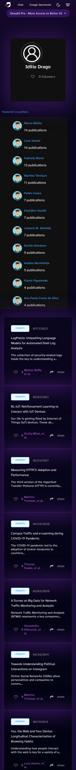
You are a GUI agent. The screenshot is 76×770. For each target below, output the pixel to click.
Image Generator (40, 5)
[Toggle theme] (58, 4)
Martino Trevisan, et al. (33, 499)
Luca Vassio (32, 140)
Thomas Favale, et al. (32, 566)
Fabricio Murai (34, 158)
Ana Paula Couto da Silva (41, 298)
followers (47, 76)
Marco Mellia (33, 123)
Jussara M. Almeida (37, 228)
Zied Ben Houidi (35, 210)
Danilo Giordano (35, 245)
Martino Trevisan (35, 175)
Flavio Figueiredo (36, 280)
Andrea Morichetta (36, 263)
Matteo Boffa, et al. (33, 372)
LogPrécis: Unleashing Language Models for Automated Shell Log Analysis (33, 343)
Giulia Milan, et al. (34, 435)
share (61, 372)
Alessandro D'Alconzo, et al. (32, 629)
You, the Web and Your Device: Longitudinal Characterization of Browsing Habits (33, 736)
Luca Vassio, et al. (34, 765)
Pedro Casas (32, 193)
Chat (20, 5)
